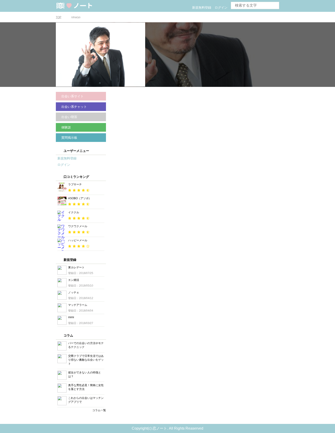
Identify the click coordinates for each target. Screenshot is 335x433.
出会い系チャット (74, 106)
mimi (71, 317)
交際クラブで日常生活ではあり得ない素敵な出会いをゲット (86, 359)
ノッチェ (73, 292)
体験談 (66, 127)
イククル (73, 212)
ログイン (221, 7)
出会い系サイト (72, 96)
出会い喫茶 (69, 117)
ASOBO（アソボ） (79, 198)
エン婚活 (73, 280)
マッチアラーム (77, 305)
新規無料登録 (201, 7)
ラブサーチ (75, 184)
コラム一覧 (99, 410)
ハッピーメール (77, 240)
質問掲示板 (69, 137)
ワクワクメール (77, 226)
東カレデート (76, 267)
